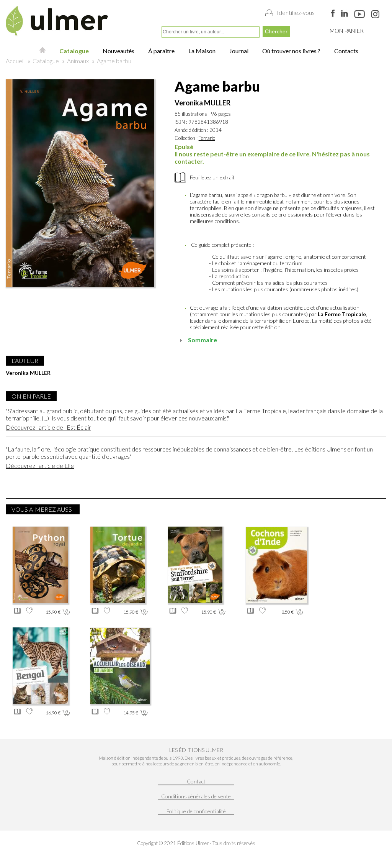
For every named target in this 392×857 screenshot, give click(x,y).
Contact (196, 781)
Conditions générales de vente (196, 796)
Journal (238, 50)
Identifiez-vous (296, 12)
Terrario (207, 138)
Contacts (345, 50)
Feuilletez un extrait (212, 177)
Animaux (78, 60)
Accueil (15, 60)
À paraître (161, 50)
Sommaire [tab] (202, 339)
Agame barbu (114, 60)
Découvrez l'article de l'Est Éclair (48, 427)
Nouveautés (117, 50)
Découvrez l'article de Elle (40, 465)
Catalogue (73, 50)
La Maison (201, 50)
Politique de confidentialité (196, 811)
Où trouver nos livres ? (290, 50)
